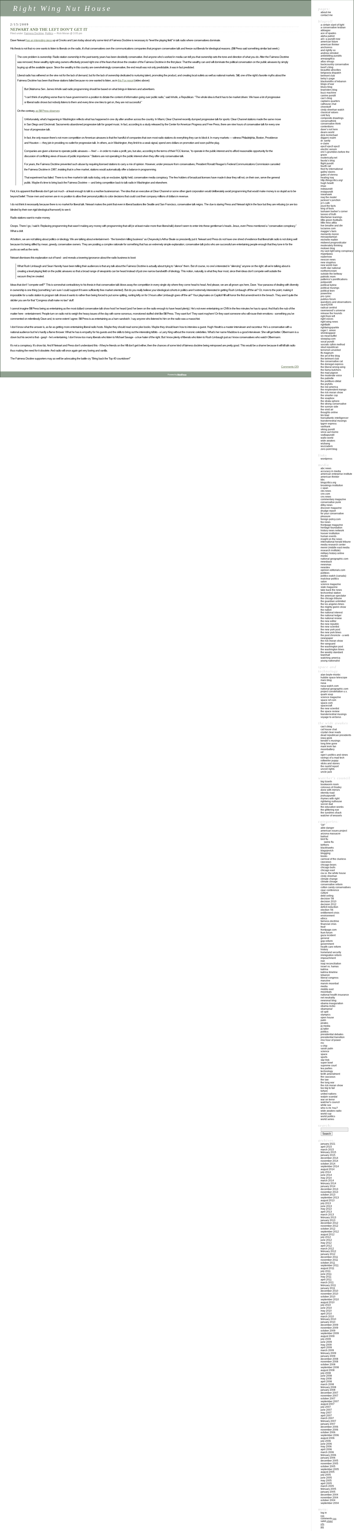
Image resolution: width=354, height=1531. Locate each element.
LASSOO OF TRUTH (328, 214)
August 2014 (328, 1169)
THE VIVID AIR (327, 409)
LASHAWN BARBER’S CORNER (334, 211)
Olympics (325, 1014)
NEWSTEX (325, 567)
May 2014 (326, 1177)
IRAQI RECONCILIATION (331, 963)
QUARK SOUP (327, 694)
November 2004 (329, 1497)
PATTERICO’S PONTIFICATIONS (334, 279)
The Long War (327, 1082)
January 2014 (328, 1186)
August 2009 (328, 1336)
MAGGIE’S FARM (328, 231)
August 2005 (328, 1472)
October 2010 (328, 1296)
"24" (323, 825)
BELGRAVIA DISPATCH (331, 72)
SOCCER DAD (327, 804)
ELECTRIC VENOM (329, 149)
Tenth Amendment (330, 1073)
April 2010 (326, 1313)
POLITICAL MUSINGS (330, 287)
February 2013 (328, 1217)
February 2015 (328, 1152)
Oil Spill (324, 1011)
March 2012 (327, 1248)
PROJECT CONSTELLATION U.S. (334, 691)
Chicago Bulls (328, 867)
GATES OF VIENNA (329, 174)
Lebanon (325, 975)
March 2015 (327, 1149)
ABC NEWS (326, 468)
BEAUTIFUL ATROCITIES (331, 69)
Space (324, 1054)
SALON (324, 581)
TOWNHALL (325, 655)
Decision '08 (327, 898)
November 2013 (329, 1192)
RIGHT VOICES (327, 318)
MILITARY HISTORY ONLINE (332, 553)
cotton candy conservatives (336, 887)
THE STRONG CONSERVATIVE (333, 403)
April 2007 (326, 1415)
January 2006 (328, 1457)
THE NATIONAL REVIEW (331, 618)
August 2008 (328, 1370)
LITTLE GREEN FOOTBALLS (331, 220)
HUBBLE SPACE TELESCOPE (334, 677)
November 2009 (329, 1327)
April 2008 (326, 1381)
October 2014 (328, 1163)
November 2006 (329, 1429)
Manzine (325, 980)
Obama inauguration (332, 1003)
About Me (326, 12)
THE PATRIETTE (327, 378)
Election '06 (327, 909)
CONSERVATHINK (328, 121)
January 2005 (328, 1491)
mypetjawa (327, 253)
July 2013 (326, 1203)
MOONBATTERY (328, 749)
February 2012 (328, 1251)
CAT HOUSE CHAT (329, 729)
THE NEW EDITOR (328, 621)
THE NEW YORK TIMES (331, 632)
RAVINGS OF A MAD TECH (332, 757)
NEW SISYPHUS (328, 262)
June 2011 (326, 1274)
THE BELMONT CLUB (330, 358)
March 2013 (327, 1214)
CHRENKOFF (326, 106)
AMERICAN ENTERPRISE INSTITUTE (336, 473)
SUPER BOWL (327, 1062)
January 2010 (328, 1322)
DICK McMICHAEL (329, 135)
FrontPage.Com (329, 929)
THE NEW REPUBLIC (330, 624)
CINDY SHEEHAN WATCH (332, 109)
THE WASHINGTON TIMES (332, 649)
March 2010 (327, 1316)
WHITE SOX (326, 1105)
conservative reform (332, 884)
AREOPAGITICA (328, 58)
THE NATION (326, 609)
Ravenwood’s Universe (333, 310)
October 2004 (328, 1500)
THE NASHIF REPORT (330, 766)
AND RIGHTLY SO (328, 50)
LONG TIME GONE (329, 743)
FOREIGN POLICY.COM (331, 519)
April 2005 (326, 1483)
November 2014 (329, 1160)
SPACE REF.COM (328, 700)
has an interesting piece (39, 40)
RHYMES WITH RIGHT (330, 798)
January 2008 (328, 1389)
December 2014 (329, 1158)
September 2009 (330, 1333)
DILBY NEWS (326, 505)
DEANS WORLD (327, 132)
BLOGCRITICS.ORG (328, 482)
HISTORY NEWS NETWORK (332, 530)
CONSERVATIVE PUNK (331, 502)
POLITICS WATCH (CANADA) (333, 575)
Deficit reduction (329, 907)
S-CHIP (324, 1045)
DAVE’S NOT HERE (329, 129)
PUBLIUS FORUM (328, 299)
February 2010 (328, 1319)
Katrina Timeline (329, 972)
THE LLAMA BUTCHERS (331, 369)
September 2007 (330, 1401)
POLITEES (325, 573)
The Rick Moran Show (332, 1085)
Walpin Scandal (329, 1096)
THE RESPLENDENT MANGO (333, 389)
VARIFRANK (325, 426)
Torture (324, 1090)
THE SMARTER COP (329, 395)
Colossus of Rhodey (331, 787)
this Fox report (126, 80)
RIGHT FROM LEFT (328, 316)
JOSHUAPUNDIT (328, 795)
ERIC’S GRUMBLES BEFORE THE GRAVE (335, 153)
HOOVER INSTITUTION (330, 533)
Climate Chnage (329, 881)
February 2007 (328, 1421)
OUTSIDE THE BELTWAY (331, 273)
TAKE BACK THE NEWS (331, 590)
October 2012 (328, 1228)
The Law (325, 1079)
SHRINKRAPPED (328, 333)
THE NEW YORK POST (330, 629)
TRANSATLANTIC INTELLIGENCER (334, 417)
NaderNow (326, 256)
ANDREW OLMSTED (329, 53)
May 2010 (326, 1310)
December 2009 (329, 1324)
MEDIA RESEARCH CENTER (333, 544)
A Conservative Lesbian (333, 27)
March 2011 (327, 1282)
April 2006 (326, 1449)
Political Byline (329, 285)
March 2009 (327, 1350)
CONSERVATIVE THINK (331, 123)
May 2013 (326, 1208)
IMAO (323, 186)
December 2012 (329, 1223)
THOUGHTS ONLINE (329, 412)
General (325, 938)
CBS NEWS (326, 490)
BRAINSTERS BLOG (329, 89)
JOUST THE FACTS (328, 205)
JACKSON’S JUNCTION (330, 200)
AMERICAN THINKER (330, 44)
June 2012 (326, 1240)
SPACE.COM (327, 703)
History (324, 949)
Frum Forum (326, 932)
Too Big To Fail (328, 1088)
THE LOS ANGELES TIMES (332, 604)
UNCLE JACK (326, 771)
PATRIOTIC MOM (328, 276)
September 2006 (330, 1435)
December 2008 (329, 1359)
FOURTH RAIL (326, 166)
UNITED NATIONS (328, 1093)
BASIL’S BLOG (327, 67)
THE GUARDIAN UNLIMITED (333, 601)
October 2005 (328, 1466)
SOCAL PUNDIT (327, 341)
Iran (323, 960)
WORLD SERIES (327, 1119)
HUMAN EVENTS (328, 536)
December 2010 (329, 1290)
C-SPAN (324, 488)
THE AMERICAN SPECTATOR (333, 595)
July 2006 (326, 1441)
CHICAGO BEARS (328, 864)
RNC (322, 1043)
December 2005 (329, 1460)
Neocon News (328, 259)
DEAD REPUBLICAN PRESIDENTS (336, 735)
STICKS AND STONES (330, 763)
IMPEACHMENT (328, 958)
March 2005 (327, 1486)
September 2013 (330, 1197)
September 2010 (330, 1299)
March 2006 (327, 1452)
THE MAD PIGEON (329, 372)
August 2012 (328, 1234)
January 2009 (328, 1356)
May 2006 (326, 1446)
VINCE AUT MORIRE (329, 432)
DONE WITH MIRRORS (330, 789)
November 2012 (329, 1225)
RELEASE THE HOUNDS (331, 313)
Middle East (327, 989)
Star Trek (325, 1060)
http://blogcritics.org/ (332, 180)
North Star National (331, 268)
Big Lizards (326, 781)
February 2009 (328, 1353)
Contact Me (327, 15)
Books (324, 856)
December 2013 (329, 1189)
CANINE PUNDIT (328, 95)
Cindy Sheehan (329, 876)
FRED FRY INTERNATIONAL (332, 169)
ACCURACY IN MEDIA (331, 471)
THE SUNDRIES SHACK (331, 812)
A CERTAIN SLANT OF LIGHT (332, 24)
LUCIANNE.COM (328, 228)
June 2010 (326, 1307)
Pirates (324, 1023)
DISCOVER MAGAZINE (331, 508)
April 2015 (326, 1146)
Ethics (324, 918)
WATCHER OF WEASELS (331, 815)
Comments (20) (290, 366)
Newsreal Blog (328, 1000)
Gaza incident (328, 935)
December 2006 (329, 1426)
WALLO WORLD (327, 437)
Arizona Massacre (330, 833)
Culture (324, 892)
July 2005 (326, 1474)
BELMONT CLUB (328, 75)
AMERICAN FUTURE (329, 41)
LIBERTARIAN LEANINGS (331, 217)
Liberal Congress (329, 977)
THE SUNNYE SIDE (329, 406)
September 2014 (330, 1166)
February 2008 (328, 1387)
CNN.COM (325, 493)
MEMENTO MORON (330, 234)
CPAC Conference (330, 890)
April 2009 (326, 1347)
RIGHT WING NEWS (329, 321)
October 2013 (328, 1194)
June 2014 (326, 1175)
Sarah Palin (327, 1048)
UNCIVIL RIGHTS (328, 769)
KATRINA (324, 969)
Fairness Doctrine (34, 33)
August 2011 (327, 1268)
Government (327, 943)
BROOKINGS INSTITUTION (332, 485)
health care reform (331, 946)
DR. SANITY (325, 140)
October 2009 (328, 1330)
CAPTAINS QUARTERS (330, 101)
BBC (323, 479)
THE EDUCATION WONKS (332, 806)
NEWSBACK (326, 561)
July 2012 (326, 1237)
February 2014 (328, 1183)
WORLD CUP (326, 1113)
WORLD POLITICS (328, 1116)
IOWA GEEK (326, 738)
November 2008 (329, 1361)
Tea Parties (326, 1068)
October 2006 (328, 1432)
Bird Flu (324, 839)
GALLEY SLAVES (328, 171)
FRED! (323, 926)
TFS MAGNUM (327, 352)
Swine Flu (329, 842)
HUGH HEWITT (327, 183)
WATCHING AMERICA (330, 657)
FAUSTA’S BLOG (328, 160)
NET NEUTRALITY (328, 997)
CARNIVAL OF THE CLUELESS (333, 859)
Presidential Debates (332, 1034)
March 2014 (327, 1180)
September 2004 (330, 1503)
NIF (322, 752)
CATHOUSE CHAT (328, 104)
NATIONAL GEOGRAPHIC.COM (334, 558)
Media (324, 986)
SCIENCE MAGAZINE (331, 584)
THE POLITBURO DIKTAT (331, 381)
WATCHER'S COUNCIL (330, 1102)
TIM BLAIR (325, 415)
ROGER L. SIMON (328, 330)
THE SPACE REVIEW (330, 711)
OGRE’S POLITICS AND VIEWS (334, 754)
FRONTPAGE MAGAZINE (332, 525)
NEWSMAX (326, 564)
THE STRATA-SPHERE (330, 401)
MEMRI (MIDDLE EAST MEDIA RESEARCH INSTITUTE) (335, 549)
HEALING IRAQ (327, 177)
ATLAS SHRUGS (327, 61)
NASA (323, 683)
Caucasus (326, 861)
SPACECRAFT (326, 705)
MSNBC (324, 555)
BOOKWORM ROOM (330, 784)
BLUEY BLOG (326, 87)
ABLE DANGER (327, 827)
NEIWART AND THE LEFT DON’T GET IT (48, 29)
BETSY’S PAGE (328, 78)
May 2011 (326, 1276)
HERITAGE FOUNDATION (331, 527)
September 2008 (330, 1367)
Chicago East (328, 870)
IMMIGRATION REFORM (331, 955)
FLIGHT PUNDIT (327, 163)
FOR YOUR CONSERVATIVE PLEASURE (332, 515)
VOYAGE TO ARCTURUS (331, 717)
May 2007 (326, 1412)
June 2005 (326, 1477)
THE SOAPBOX (327, 398)
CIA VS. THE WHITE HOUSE (333, 873)
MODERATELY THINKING (332, 245)
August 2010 (328, 1302)
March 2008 (327, 1384)
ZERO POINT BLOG (329, 449)
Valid (327, 1521)
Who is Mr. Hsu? (329, 1108)
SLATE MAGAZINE (329, 587)
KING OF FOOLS (327, 208)
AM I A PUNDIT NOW (330, 39)
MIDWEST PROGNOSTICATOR (333, 242)
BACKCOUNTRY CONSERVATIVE (335, 64)
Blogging (325, 853)
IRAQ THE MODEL (329, 197)
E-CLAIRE (325, 143)
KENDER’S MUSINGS (330, 740)
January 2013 (328, 1220)
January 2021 (328, 1143)
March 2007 (327, 1418)
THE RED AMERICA (329, 387)
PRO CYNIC (326, 296)
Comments (328, 1518)
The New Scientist (330, 626)
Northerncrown (329, 270)
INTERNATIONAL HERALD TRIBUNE (336, 541)
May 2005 (326, 1480)
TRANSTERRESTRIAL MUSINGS (334, 420)
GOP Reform (327, 941)
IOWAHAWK (326, 194)
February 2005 (328, 1489)
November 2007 (329, 1395)
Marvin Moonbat (330, 983)
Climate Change (329, 878)
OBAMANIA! (326, 1008)
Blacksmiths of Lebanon (333, 81)
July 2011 (326, 1271)
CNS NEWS (326, 496)
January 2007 (328, 1424)
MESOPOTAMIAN (329, 236)
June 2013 (326, 1206)
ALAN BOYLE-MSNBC (330, 674)
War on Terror (328, 1099)
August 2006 (328, 1438)
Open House (327, 1017)
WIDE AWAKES (328, 440)
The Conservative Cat (332, 361)
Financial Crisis (328, 924)
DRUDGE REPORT (328, 510)
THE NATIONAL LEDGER (331, 615)
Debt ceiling (327, 895)
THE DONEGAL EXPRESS (332, 364)
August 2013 (328, 1200)
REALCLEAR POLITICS (330, 578)
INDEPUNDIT (326, 188)
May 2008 (326, 1378)
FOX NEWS (325, 522)
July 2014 (326, 1172)
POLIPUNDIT (326, 282)
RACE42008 (327, 304)
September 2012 (330, 1231)
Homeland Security (331, 952)
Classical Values (329, 112)
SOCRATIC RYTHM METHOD (333, 344)
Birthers (325, 844)
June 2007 (326, 1409)
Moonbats (326, 991)
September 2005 (330, 1469)
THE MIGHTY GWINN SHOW (333, 607)
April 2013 (326, 1211)
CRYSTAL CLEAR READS (331, 732)
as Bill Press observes (47, 110)
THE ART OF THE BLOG (330, 355)
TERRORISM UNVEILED (331, 350)
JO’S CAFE (325, 203)
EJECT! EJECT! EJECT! (330, 146)
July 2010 (326, 1305)
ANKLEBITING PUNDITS (331, 55)
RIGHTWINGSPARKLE (330, 327)
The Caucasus (328, 1076)
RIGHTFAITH (325, 324)
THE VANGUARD (328, 643)
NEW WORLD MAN (329, 265)
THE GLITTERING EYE (330, 809)
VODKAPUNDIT (327, 435)
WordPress (326, 458)
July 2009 (326, 1339)
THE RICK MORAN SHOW (332, 392)
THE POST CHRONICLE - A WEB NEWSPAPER (335, 637)
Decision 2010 (328, 901)
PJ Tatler (325, 1028)
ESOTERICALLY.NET (329, 157)
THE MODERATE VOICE (331, 375)
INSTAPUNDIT (327, 191)
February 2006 (328, 1455)
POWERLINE (326, 293)
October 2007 (328, 1398)
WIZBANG (325, 443)
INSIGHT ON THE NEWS (331, 539)
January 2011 (328, 1288)
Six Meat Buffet (329, 335)
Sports (324, 1057)
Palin (323, 1020)
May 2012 (326, 1242)
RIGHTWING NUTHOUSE (331, 801)
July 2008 (326, 1373)
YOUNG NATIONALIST (330, 660)
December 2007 (329, 1392)
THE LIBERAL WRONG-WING (333, 367)
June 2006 (326, 1443)
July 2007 (326, 1407)
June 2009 (326, 1341)
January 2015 (328, 1155)
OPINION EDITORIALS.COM (333, 570)
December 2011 (329, 1257)
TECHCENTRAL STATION (331, 592)
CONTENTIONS (327, 126)
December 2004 (329, 1494)
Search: (324, 1125)
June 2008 (326, 1375)
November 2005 (329, 1463)
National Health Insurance (335, 994)
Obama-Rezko (328, 1006)
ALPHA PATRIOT (328, 36)
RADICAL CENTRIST (329, 307)
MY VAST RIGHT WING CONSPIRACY (337, 251)
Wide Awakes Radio (331, 1110)
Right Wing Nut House (62, 8)
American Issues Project (334, 830)
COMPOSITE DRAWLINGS (332, 118)
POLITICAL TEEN (328, 290)
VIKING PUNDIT (328, 429)
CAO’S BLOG (326, 98)
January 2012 (328, 1254)
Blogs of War (327, 84)
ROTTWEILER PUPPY (329, 760)
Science (325, 1051)
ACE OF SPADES (328, 33)
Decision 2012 (328, 904)
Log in (324, 1512)
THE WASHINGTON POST (332, 646)
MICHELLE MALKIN (329, 239)
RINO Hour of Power (331, 1040)
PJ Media (325, 1025)
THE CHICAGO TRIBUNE (331, 598)
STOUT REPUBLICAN (329, 347)
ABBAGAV (325, 30)
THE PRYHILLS (327, 384)
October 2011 (328, 1262)
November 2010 (329, 1293)
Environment (328, 915)
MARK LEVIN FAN (328, 746)
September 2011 (330, 1265)
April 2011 (326, 1279)
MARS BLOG (326, 680)
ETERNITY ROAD (328, 792)
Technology (327, 1071)
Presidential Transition (333, 1037)
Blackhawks (327, 847)
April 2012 (326, 1245)
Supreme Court (329, 1065)
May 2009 (326, 1344)
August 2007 (328, 1404)
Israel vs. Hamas (330, 966)
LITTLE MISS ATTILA (329, 222)
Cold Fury (325, 115)
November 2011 (329, 1259)
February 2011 (328, 1285)
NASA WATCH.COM (330, 686)
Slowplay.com (328, 338)
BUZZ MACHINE (328, 92)
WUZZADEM (327, 446)
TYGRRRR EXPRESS (329, 423)
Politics (49, 33)
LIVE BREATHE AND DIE (332, 225)
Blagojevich (327, 850)
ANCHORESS (326, 47)
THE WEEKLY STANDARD (332, 652)
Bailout (324, 836)
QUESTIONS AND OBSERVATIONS (336, 302)
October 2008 (328, 1364)
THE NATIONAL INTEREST (332, 612)
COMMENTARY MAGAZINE (333, 499)
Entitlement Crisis (330, 912)
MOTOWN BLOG (328, 248)
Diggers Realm (328, 137)
